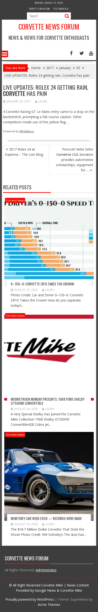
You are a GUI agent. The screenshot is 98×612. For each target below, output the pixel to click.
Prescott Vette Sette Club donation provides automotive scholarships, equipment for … (74, 159)
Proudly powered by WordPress (29, 599)
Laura (42, 101)
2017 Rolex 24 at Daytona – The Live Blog (24, 152)
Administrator (46, 570)
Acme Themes (49, 604)
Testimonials (61, 8)
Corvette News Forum (49, 26)
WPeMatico (27, 131)
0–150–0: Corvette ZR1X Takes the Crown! (42, 283)
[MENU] (4, 54)
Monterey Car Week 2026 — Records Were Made (46, 518)
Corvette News (15, 200)
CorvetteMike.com (39, 8)
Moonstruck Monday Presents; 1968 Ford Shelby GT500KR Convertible (47, 401)
